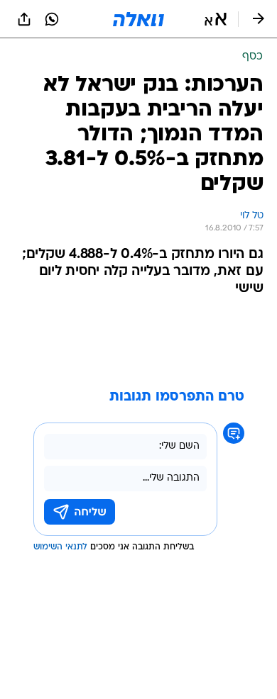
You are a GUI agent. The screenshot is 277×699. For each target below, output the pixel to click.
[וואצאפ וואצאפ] (52, 19)
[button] (216, 19)
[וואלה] (138, 19)
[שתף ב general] (24, 19)
